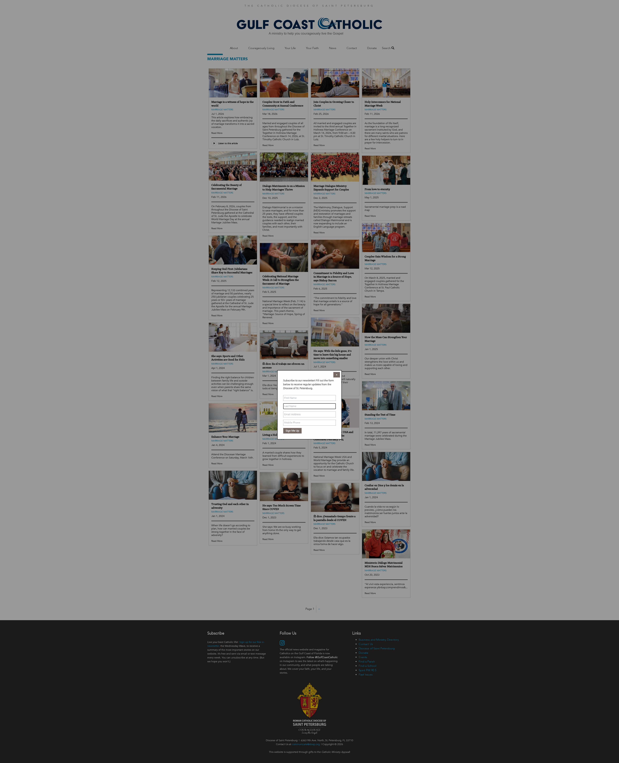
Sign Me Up (292, 430)
